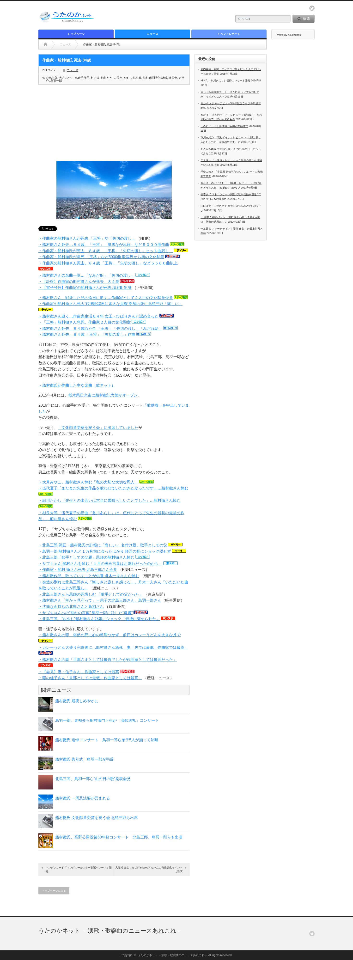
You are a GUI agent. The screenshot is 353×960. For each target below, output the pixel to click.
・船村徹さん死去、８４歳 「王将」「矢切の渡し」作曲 (86, 334)
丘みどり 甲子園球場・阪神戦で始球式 (224, 126)
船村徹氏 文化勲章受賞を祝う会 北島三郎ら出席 (96, 818)
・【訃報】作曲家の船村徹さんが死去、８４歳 (78, 282)
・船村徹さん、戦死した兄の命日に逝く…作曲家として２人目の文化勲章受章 (105, 298)
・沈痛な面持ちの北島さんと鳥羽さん (71, 607)
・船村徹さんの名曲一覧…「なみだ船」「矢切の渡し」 (86, 275)
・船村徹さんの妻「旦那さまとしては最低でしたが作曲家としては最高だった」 (107, 660)
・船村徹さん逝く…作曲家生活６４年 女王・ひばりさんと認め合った (98, 316)
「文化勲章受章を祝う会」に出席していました (98, 428)
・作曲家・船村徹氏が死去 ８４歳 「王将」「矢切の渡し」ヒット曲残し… (105, 251)
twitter (312, 8)
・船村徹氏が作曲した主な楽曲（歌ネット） (76, 385)
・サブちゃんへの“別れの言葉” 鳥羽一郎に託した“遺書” (85, 613)
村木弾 (95, 77)
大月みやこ (66, 77)
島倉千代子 (82, 77)
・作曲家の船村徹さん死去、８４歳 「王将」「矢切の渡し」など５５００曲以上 (108, 263)
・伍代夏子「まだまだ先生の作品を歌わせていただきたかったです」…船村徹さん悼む (113, 488)
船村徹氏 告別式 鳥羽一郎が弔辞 (84, 759)
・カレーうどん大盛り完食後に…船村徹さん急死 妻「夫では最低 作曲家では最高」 (113, 647)
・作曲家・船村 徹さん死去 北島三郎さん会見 (77, 570)
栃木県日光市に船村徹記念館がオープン (103, 395)
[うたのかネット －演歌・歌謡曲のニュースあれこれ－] (67, 22)
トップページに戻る (54, 890)
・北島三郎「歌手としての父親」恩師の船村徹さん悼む (86, 557)
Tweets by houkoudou (288, 34)
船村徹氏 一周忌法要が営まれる (82, 798)
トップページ (76, 34)
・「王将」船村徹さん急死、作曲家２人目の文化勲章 (84, 322)
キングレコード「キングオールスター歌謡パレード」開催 (79, 869)
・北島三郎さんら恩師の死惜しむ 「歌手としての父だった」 (90, 594)
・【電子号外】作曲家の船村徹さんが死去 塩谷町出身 (85, 288)
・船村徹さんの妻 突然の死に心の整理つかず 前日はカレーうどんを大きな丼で (109, 635)
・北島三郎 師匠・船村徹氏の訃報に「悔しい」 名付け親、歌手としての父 (102, 545)
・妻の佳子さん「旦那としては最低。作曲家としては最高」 (90, 678)
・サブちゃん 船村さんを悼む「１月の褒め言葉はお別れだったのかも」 (100, 564)
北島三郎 (52, 77)
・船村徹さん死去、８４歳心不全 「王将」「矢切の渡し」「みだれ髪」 (100, 328)
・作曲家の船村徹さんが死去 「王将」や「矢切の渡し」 (86, 238)
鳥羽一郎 (56, 80)
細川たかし (108, 77)
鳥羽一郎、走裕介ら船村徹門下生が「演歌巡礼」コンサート (107, 720)
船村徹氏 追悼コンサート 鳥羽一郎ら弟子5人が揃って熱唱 (106, 740)
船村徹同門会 (151, 77)
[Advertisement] (172, 15)
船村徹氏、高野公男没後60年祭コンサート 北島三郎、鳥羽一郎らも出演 (119, 837)
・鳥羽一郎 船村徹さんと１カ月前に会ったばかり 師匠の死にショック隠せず (104, 551)
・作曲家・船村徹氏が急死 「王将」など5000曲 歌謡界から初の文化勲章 (101, 257)
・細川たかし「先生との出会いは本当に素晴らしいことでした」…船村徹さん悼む (109, 500)
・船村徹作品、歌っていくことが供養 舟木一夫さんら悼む (88, 576)
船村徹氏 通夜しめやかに (76, 701)
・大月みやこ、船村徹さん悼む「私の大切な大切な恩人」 (88, 482)
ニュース (152, 34)
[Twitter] (312, 933)
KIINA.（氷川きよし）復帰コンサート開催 (225, 80)
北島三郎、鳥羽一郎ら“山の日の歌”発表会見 (93, 779)
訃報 (164, 77)
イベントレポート (228, 34)
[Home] (45, 44)
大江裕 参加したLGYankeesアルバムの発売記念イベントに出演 (149, 869)
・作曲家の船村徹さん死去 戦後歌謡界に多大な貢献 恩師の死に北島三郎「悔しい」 (110, 304)
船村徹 (137, 77)
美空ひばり (124, 77)
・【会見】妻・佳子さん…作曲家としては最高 (78, 672)
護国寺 (173, 77)
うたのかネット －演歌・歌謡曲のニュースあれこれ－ (110, 930)
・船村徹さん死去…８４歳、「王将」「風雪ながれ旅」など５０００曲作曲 (103, 245)
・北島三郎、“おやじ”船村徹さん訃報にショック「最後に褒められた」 (99, 619)
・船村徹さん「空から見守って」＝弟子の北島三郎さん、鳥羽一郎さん (99, 600)
